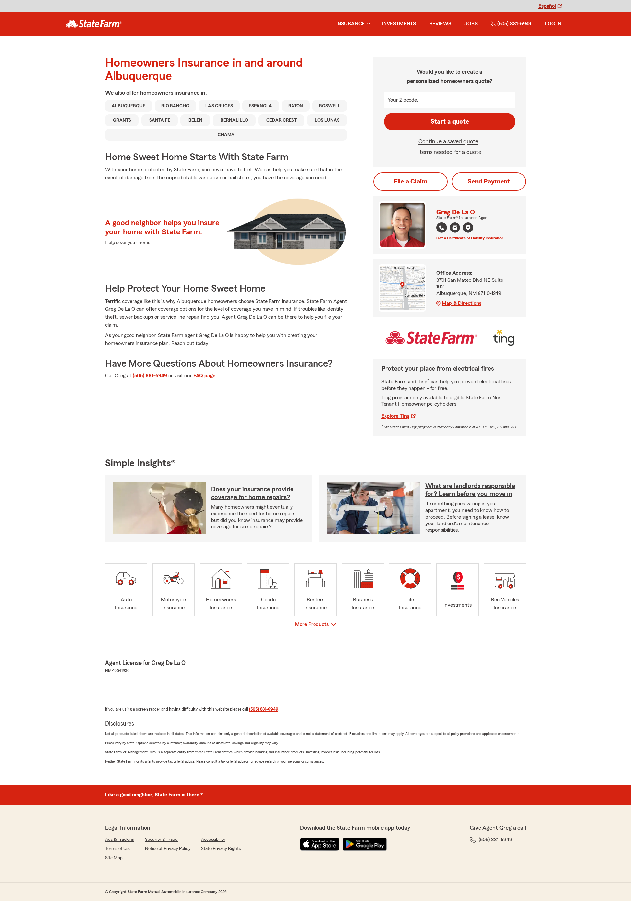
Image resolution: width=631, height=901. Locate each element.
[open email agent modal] (455, 228)
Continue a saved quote (448, 141)
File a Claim (411, 181)
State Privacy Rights (221, 848)
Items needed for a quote (449, 152)
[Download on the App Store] (319, 844)
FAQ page (204, 375)
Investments (399, 23)
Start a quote (450, 121)
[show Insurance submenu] (367, 24)
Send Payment (489, 181)
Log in (553, 23)
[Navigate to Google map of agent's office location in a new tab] (468, 227)
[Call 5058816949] (441, 227)
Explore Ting (395, 416)
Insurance (350, 23)
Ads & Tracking (119, 839)
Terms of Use (117, 848)
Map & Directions (461, 303)
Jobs (471, 23)
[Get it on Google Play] (365, 844)
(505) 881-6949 (514, 23)
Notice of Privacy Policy (168, 848)
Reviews (440, 23)
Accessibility (213, 839)
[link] (94, 23)
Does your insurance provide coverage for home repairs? (252, 493)
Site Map (114, 858)
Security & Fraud (161, 839)
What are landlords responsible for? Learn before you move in (470, 490)
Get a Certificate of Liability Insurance (469, 238)
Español (547, 6)
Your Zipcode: (403, 100)
